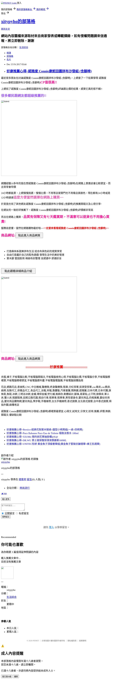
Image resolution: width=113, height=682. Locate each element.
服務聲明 (82, 641)
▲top (4, 493)
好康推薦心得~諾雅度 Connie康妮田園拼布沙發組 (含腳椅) (49, 71)
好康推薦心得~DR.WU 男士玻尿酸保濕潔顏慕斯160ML (37, 440)
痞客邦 (22, 479)
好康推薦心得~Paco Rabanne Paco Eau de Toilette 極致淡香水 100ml (43, 433)
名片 (9, 59)
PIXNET (36, 641)
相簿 (9, 53)
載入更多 (5, 499)
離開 (16, 677)
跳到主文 (5, 29)
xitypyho (5, 462)
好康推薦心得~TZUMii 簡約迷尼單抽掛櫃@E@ (32, 436)
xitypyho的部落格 (18, 21)
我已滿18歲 (6, 677)
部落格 (10, 56)
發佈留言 (5, 517)
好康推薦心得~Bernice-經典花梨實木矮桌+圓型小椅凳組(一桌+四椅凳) (45, 429)
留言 (29, 479)
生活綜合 (23, 47)
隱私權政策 (72, 641)
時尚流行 (25, 488)
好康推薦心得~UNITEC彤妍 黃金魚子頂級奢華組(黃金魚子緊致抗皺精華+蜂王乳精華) (53, 444)
